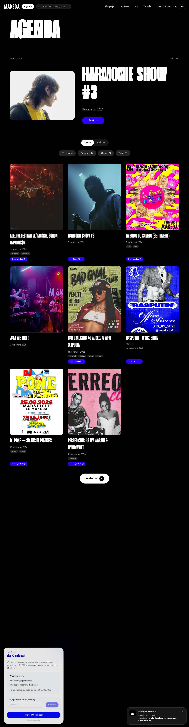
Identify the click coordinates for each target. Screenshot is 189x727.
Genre (104, 153)
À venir (87, 142)
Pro (136, 6)
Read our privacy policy (33, 719)
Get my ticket (17, 259)
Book (91, 120)
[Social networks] (176, 6)
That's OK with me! (33, 714)
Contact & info (163, 6)
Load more (91, 478)
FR (182, 6)
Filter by (69, 153)
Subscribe (52, 704)
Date (121, 153)
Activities (125, 6)
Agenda (28, 6)
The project (110, 6)
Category (85, 153)
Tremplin (147, 6)
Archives (101, 142)
